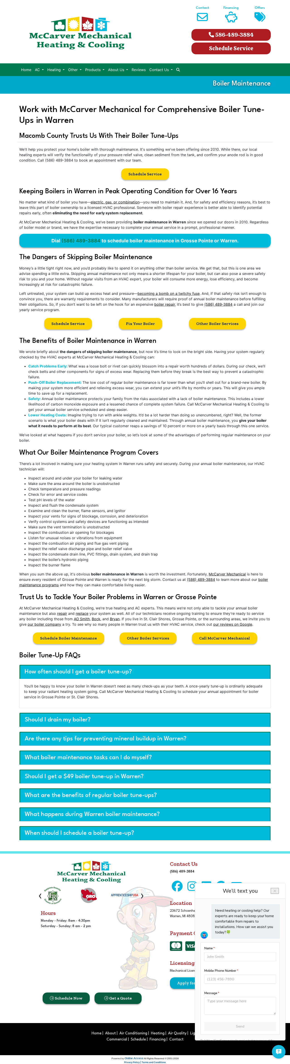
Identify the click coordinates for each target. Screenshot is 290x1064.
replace (82, 613)
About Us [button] (116, 69)
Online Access (134, 1058)
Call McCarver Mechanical (224, 638)
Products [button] (93, 69)
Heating (157, 1033)
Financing (158, 1039)
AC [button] (38, 69)
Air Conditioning (133, 1033)
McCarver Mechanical (227, 574)
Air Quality (177, 1033)
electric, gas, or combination (115, 202)
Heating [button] (54, 69)
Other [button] (73, 69)
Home (26, 69)
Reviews (139, 69)
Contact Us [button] (159, 69)
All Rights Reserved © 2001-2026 (161, 1058)
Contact (176, 1039)
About (110, 1033)
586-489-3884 (234, 34)
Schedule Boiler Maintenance (68, 638)
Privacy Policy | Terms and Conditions (145, 1062)
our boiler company (44, 624)
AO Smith (82, 619)
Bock (96, 619)
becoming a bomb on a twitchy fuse (169, 293)
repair (62, 613)
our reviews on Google (232, 624)
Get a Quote (120, 998)
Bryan (115, 619)
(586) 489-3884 (80, 240)
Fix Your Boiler (140, 323)
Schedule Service (231, 48)
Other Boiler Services (217, 323)
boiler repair (164, 304)
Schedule (138, 1039)
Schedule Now (68, 998)
